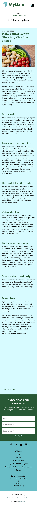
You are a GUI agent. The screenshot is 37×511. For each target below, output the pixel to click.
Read (18, 454)
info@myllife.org (18, 486)
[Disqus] (18, 361)
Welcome (18, 451)
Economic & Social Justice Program (18, 467)
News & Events (19, 16)
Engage (18, 457)
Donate (18, 470)
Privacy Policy (11, 498)
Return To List (9, 390)
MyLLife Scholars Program (18, 464)
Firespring (22, 501)
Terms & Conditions (23, 498)
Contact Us (18, 483)
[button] (32, 5)
